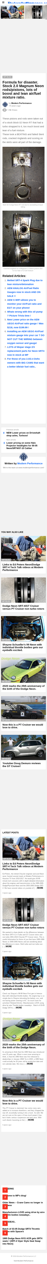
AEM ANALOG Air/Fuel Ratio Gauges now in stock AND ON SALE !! (23, 292)
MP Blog (6, 560)
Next (45, 12)
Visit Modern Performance (23, 1261)
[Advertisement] (23, 48)
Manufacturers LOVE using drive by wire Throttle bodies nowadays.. (23, 1213)
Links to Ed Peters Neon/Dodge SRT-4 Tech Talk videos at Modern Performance (12, 15)
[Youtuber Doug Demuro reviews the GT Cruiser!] (23, 747)
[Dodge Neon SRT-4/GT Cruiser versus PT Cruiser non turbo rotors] (23, 590)
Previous (1, 12)
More (40, 888)
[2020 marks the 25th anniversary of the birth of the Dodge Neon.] (23, 670)
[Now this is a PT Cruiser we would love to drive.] (23, 708)
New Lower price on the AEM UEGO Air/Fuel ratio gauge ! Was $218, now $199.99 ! (25, 323)
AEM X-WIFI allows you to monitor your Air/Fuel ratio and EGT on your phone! (24, 304)
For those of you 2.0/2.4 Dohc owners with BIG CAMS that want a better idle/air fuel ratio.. (25, 363)
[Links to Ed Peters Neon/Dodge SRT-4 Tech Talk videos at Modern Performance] (12, 12)
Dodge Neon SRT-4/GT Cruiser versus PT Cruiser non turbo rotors (36, 15)
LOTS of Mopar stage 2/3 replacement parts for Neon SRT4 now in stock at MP (25, 351)
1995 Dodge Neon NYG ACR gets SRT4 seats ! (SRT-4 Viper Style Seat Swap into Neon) (22, 1241)
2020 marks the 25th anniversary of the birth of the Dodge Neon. (23, 687)
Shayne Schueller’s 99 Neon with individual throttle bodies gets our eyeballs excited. (22, 647)
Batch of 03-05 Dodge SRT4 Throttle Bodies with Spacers (21, 1230)
